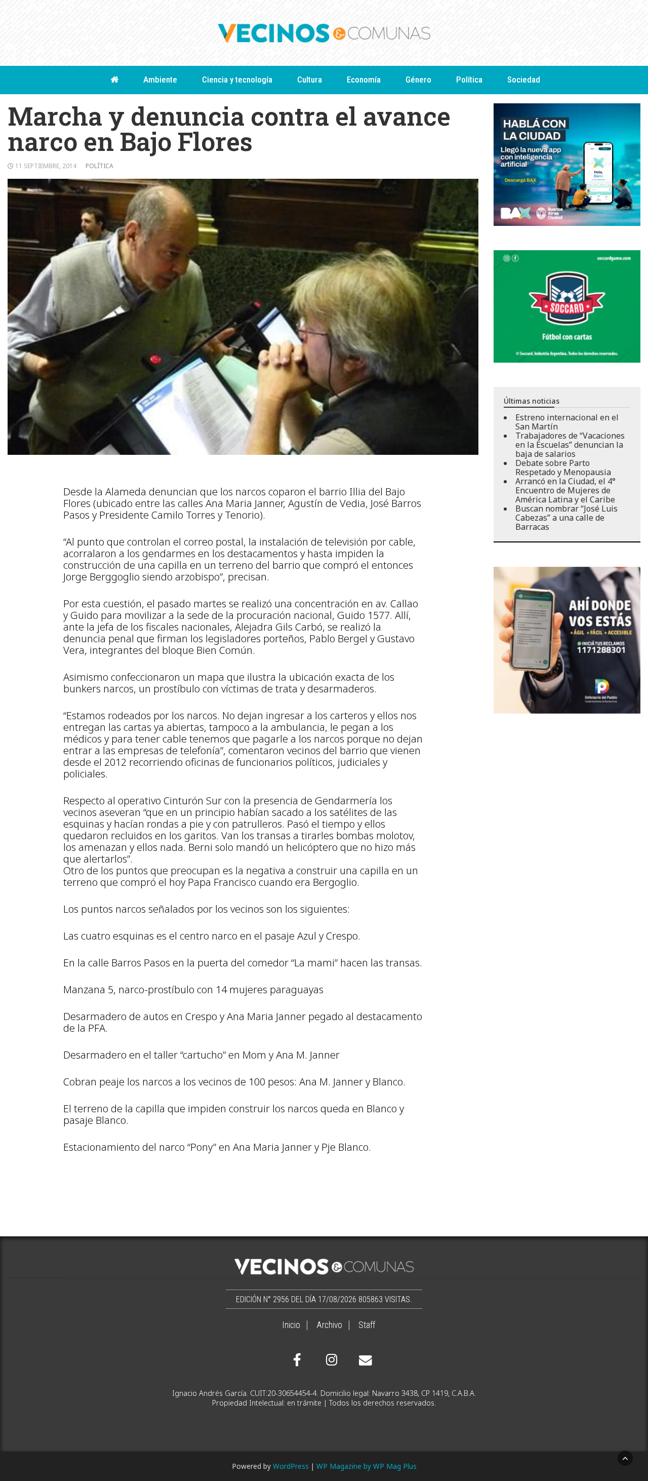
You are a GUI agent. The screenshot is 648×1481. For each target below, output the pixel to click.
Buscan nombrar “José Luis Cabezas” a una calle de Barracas (566, 517)
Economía (364, 79)
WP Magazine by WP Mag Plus (366, 1466)
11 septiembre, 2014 (45, 166)
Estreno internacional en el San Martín (567, 422)
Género (418, 79)
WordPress (291, 1466)
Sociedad (523, 79)
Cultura (309, 79)
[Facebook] (297, 1360)
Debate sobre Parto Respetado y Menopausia (563, 467)
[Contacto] (363, 1360)
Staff (366, 1325)
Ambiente (160, 79)
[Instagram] (330, 1360)
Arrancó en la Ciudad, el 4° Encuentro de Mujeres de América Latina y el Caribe (565, 490)
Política (469, 79)
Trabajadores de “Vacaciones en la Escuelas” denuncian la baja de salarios (570, 444)
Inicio (291, 1325)
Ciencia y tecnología (237, 79)
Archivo (329, 1325)
